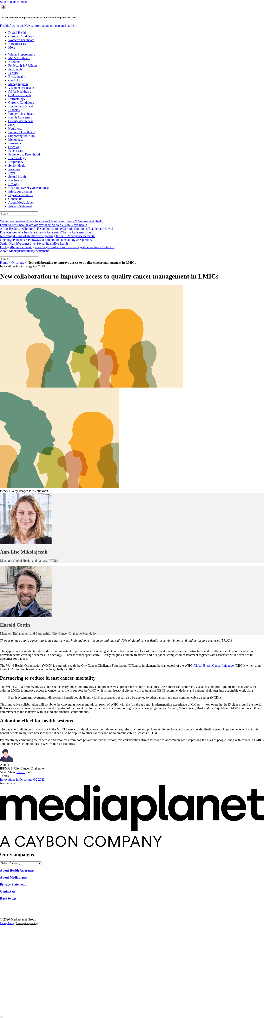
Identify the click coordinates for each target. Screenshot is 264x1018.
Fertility (13, 73)
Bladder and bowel (20, 106)
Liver (11, 173)
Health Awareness (37, 25)
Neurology (15, 128)
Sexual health (17, 176)
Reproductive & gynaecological (29, 187)
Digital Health (17, 32)
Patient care (15, 150)
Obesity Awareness (20, 121)
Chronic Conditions (21, 36)
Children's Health (19, 95)
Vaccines (14, 169)
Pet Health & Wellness (23, 65)
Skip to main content (13, 1)
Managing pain (18, 84)
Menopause (15, 139)
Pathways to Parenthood (24, 154)
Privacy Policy (7, 923)
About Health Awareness (17, 870)
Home (4, 262)
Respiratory (15, 162)
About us (14, 62)
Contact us (15, 199)
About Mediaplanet (20, 202)
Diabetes (14, 110)
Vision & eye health (21, 87)
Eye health (15, 180)
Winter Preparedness (21, 54)
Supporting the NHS (21, 136)
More (11, 47)
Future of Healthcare (21, 132)
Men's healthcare (19, 58)
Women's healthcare (21, 40)
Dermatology (16, 99)
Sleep (11, 125)
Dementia (14, 143)
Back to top (8, 898)
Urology (13, 184)
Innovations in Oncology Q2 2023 (22, 779)
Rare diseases (17, 43)
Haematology (17, 158)
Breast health (16, 76)
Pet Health (15, 69)
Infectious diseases (20, 191)
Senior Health (17, 165)
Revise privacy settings (27, 923)
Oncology (14, 147)
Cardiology (15, 80)
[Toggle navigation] (77, 26)
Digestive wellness (20, 195)
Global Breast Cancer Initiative (213, 665)
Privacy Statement (20, 206)
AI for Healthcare (19, 91)
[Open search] (1, 218)
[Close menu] (1, 255)
